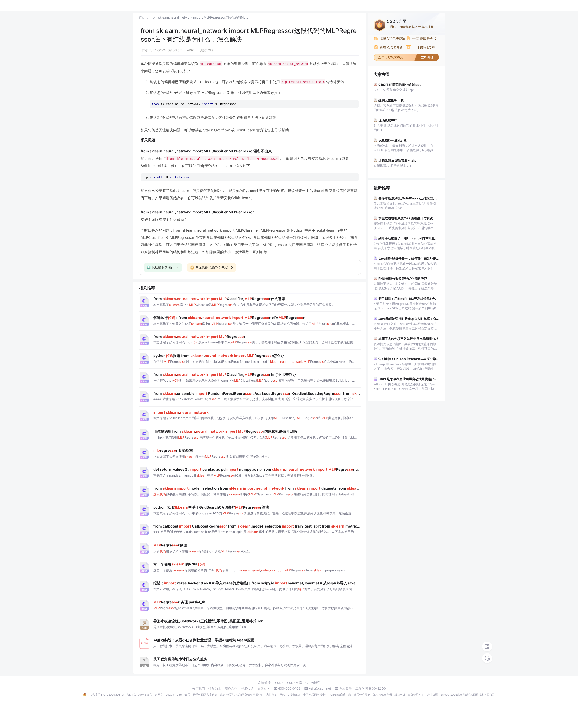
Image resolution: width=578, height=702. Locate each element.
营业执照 (432, 694)
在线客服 (345, 688)
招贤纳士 (214, 688)
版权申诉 (399, 694)
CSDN (279, 683)
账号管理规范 (362, 694)
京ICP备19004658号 (139, 694)
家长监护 (271, 694)
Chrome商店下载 (340, 694)
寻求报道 (247, 688)
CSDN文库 (294, 683)
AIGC (190, 50)
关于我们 (198, 688)
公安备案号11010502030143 (105, 694)
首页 (142, 17)
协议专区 (263, 688)
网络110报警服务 (290, 694)
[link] (142, 17)
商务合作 (231, 688)
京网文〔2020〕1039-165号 (172, 694)
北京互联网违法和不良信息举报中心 (241, 694)
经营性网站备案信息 (205, 694)
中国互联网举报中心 (315, 694)
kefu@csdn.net (320, 688)
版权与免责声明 (382, 694)
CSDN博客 (312, 683)
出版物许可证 (416, 694)
